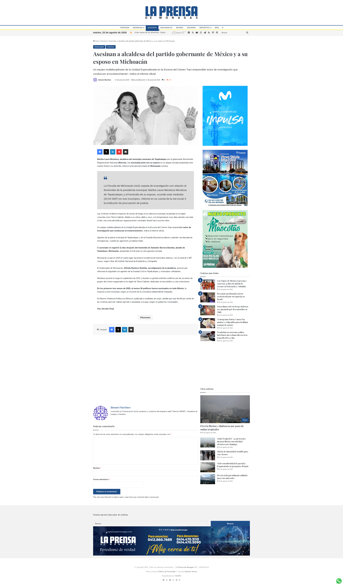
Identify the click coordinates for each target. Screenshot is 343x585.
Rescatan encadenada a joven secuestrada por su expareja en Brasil (231, 296)
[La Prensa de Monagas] (171, 12)
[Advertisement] (145, 370)
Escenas (191, 28)
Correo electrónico (101, 479)
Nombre (97, 468)
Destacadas (99, 47)
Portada (124, 28)
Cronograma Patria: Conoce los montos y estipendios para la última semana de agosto (232, 322)
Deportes (204, 28)
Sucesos (152, 28)
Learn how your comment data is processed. (142, 497)
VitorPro (178, 576)
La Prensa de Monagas (185, 567)
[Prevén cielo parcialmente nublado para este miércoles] (207, 479)
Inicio (97, 41)
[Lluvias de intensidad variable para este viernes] (207, 455)
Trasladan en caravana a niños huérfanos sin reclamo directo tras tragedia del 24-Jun (232, 335)
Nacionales (166, 28)
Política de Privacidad (166, 572)
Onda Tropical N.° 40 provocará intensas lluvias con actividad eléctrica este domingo (231, 441)
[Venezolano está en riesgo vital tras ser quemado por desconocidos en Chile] (207, 310)
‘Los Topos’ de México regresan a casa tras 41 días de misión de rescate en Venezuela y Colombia (231, 284)
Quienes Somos (191, 572)
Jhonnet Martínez (104, 80)
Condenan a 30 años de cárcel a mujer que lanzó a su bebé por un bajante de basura (167, 32)
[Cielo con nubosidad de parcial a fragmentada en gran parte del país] (207, 467)
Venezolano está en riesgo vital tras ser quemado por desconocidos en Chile (232, 309)
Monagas (137, 28)
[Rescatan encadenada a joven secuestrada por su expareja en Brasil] (207, 297)
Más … (218, 28)
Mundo (179, 28)
